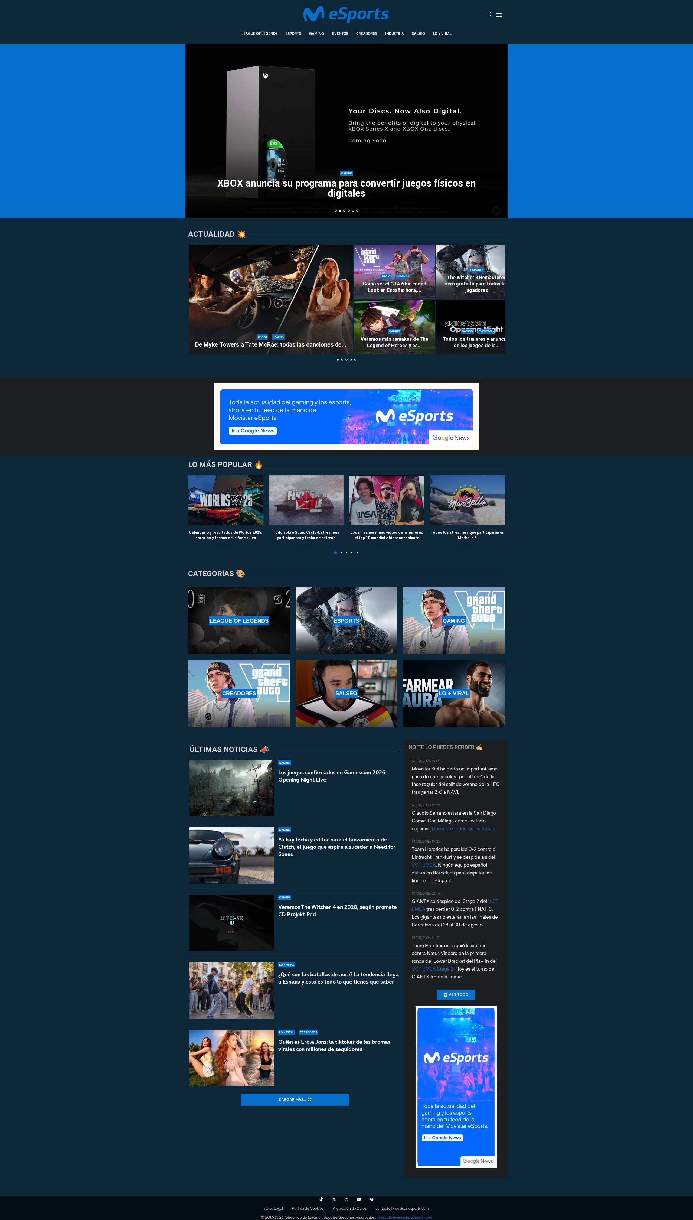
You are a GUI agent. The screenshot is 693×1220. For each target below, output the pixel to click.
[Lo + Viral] (454, 693)
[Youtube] (359, 1199)
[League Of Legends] (239, 620)
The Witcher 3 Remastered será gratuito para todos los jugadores (477, 284)
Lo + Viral (442, 33)
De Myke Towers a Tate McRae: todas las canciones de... (270, 344)
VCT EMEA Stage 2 (432, 969)
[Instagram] (346, 1199)
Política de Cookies (307, 1208)
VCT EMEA (424, 865)
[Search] (490, 14)
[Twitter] (334, 1199)
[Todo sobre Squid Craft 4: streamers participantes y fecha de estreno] (306, 500)
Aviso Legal (273, 1208)
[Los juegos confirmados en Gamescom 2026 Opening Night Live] (231, 788)
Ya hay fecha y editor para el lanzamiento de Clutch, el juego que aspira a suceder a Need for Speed (336, 847)
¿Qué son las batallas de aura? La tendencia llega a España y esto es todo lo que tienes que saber (338, 978)
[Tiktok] (321, 1199)
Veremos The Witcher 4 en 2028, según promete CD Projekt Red (337, 910)
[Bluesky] (372, 1199)
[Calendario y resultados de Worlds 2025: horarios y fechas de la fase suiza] (225, 500)
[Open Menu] (499, 15)
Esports (293, 33)
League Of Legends (259, 33)
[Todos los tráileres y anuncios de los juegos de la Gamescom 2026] (476, 327)
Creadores (366, 33)
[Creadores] (239, 693)
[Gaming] (454, 620)
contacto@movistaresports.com (402, 1208)
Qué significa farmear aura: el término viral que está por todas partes (346, 188)
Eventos (340, 33)
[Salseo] (347, 693)
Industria (394, 33)
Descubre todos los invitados (463, 828)
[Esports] (347, 620)
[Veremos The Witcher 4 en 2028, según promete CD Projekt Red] (231, 923)
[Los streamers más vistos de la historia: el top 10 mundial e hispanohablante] (386, 500)
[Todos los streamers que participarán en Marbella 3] (467, 500)
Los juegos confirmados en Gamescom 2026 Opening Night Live (331, 776)
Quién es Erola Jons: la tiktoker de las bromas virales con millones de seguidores (334, 1045)
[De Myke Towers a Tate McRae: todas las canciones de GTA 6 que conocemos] (271, 299)
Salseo (418, 33)
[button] (195, 130)
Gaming (316, 33)
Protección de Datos (349, 1208)
